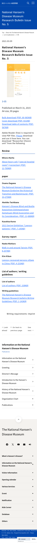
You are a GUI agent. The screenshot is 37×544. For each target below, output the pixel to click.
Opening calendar (9, 479)
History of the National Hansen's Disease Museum (16, 391)
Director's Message (10, 373)
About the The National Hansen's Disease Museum (20, 32)
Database (5, 514)
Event (4, 493)
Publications (7, 405)
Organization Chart (10, 398)
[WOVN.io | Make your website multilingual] (33, 539)
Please (19, 135)
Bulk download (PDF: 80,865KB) (17, 117)
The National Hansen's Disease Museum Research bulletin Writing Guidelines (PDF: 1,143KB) (18, 298)
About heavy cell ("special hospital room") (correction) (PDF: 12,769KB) (18, 165)
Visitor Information (9, 472)
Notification (7, 500)
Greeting (5, 367)
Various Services (8, 486)
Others (4, 521)
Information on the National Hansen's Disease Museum (14, 360)
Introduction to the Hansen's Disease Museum (14, 381)
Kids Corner (6, 507)
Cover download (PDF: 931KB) (16, 120)
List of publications (9, 35)
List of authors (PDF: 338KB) (15, 285)
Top (3, 32)
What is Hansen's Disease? (12, 456)
